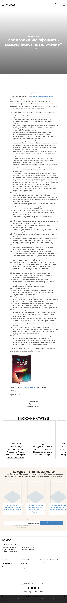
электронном (24, 387)
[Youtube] (28, 588)
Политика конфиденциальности (47, 569)
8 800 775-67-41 (9, 545)
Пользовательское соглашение (46, 567)
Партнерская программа (27, 566)
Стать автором (24, 563)
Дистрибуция (24, 569)
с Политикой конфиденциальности (21, 599)
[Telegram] (38, 588)
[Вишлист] (60, 5)
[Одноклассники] (35, 588)
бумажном (34, 387)
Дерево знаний (6, 566)
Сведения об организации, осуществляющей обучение (46, 563)
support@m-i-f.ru (27, 547)
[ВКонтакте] (32, 588)
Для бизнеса (24, 571)
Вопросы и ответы (7, 563)
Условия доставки (6, 569)
